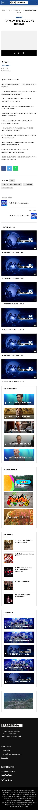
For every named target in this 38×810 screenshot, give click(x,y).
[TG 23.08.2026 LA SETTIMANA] (19, 623)
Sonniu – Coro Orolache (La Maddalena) (23, 541)
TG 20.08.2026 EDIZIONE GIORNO (12, 355)
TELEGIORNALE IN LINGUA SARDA (12, 184)
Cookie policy (6, 750)
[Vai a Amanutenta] (18, 525)
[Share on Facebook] (3, 168)
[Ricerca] (35, 2)
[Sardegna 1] (19, 2)
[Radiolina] (6, 776)
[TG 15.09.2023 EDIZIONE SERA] (34, 216)
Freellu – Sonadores (22, 581)
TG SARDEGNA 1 (7, 188)
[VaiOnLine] (6, 781)
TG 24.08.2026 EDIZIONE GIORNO (12, 304)
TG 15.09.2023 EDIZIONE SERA (19, 216)
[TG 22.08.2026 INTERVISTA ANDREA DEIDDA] (19, 399)
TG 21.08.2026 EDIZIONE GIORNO (12, 330)
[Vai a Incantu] (18, 491)
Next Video (33, 210)
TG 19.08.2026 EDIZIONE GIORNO (12, 381)
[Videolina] (7, 767)
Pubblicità (4, 758)
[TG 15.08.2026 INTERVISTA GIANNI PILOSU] (19, 441)
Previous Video (6, 198)
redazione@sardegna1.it (13, 736)
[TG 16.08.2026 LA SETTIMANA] (19, 651)
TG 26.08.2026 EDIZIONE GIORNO (12, 252)
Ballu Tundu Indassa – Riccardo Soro (23, 596)
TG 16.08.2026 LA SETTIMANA (18, 654)
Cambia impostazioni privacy (11, 754)
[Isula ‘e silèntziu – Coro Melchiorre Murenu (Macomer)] (8, 572)
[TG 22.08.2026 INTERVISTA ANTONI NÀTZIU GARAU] (19, 413)
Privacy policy (6, 746)
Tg (9, 10)
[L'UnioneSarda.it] (8, 771)
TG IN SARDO (28, 184)
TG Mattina (16, 10)
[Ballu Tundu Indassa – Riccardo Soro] (8, 599)
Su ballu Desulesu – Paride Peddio (24, 555)
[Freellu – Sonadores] (8, 585)
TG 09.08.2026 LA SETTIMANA (19, 682)
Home (3, 10)
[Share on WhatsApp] (15, 168)
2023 (12, 180)
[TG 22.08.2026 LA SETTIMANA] (19, 637)
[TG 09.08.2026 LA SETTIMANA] (19, 679)
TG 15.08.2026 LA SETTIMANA (18, 668)
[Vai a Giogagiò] (18, 508)
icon (19, 240)
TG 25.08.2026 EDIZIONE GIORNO (12, 278)
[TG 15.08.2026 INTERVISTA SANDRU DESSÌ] (19, 427)
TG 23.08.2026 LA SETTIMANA (19, 626)
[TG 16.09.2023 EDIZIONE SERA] (4, 203)
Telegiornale (5, 66)
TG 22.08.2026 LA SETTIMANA (19, 640)
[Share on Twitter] (9, 168)
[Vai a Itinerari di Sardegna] (18, 709)
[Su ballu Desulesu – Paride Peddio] (8, 558)
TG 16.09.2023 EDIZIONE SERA (19, 203)
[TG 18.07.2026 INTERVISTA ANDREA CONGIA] (19, 455)
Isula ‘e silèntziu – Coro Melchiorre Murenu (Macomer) (23, 569)
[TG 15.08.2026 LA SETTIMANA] (19, 665)
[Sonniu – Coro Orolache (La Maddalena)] (8, 545)
